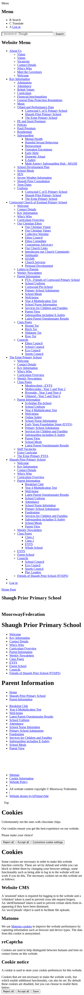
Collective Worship (37, 234)
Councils (22, 339)
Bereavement (33, 146)
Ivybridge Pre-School (38, 403)
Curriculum (24, 93)
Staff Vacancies (26, 449)
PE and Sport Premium (31, 121)
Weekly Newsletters (29, 272)
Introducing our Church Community (47, 251)
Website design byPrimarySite (29, 796)
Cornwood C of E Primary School (46, 110)
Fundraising (32, 512)
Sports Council (34, 353)
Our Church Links (36, 248)
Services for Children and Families (46, 308)
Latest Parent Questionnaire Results (47, 318)
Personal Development (39, 265)
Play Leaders (33, 572)
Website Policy (18, 782)
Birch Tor (31, 329)
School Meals (25, 170)
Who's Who (24, 68)
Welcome (23, 75)
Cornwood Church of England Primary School (38, 202)
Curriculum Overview (30, 220)
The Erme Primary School (41, 117)
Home (13, 692)
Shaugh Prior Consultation (33, 181)
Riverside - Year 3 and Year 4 (43, 392)
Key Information (19, 79)
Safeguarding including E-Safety (45, 315)
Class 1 (29, 540)
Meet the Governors (29, 72)
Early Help (31, 153)
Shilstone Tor (33, 332)
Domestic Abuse (35, 156)
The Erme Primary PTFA (32, 456)
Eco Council (32, 350)
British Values (25, 89)
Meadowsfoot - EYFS (38, 385)
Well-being (31, 297)
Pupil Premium (26, 128)
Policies (22, 124)
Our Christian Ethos (29, 223)
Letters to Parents (27, 269)
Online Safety (33, 417)
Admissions (24, 82)
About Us (15, 50)
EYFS (29, 544)
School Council (34, 346)
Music (21, 103)
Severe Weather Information (34, 177)
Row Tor (30, 336)
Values (21, 58)
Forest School (25, 554)
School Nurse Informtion (40, 505)
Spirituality (31, 255)
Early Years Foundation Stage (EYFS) (48, 424)
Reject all (8, 842)
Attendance (24, 86)
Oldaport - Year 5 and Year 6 (42, 396)
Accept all (23, 842)
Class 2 (29, 537)
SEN (20, 174)
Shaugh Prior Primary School (43, 114)
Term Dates (24, 184)
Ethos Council (34, 237)
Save (36, 991)
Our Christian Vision (38, 227)
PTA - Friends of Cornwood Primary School (52, 279)
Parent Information (28, 276)
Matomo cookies (21, 926)
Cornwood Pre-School (39, 287)
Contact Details (26, 65)
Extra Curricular (27, 452)
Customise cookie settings (48, 842)
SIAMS (30, 258)
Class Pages (24, 322)
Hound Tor (32, 325)
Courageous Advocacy (39, 244)
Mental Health (34, 139)
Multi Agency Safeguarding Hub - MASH (51, 163)
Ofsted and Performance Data (35, 107)
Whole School (34, 547)
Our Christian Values (38, 230)
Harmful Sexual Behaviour (41, 142)
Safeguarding (25, 135)
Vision (21, 54)
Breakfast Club (34, 484)
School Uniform (35, 283)
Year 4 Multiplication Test (41, 301)
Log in (16, 27)
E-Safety (30, 160)
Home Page (9, 589)
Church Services (35, 262)
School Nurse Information (41, 304)
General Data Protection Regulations (39, 100)
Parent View (32, 311)
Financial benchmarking (32, 96)
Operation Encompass (38, 149)
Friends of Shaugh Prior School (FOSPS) (42, 575)
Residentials (24, 132)
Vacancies (23, 61)
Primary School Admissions (42, 290)
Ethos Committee (35, 241)
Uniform (22, 188)
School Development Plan (33, 167)
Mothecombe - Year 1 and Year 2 (45, 389)
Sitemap (14, 775)
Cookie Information (21, 778)
